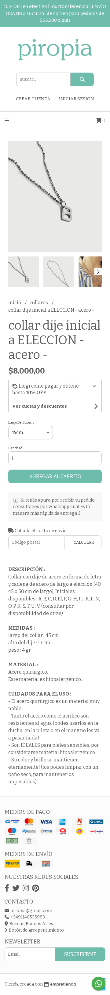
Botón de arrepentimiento (36, 930)
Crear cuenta (33, 99)
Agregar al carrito (55, 476)
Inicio (15, 303)
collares (39, 303)
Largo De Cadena (21, 422)
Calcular (84, 542)
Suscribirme (80, 954)
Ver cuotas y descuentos (39, 406)
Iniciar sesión (76, 99)
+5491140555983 (27, 917)
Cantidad (15, 448)
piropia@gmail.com (30, 910)
